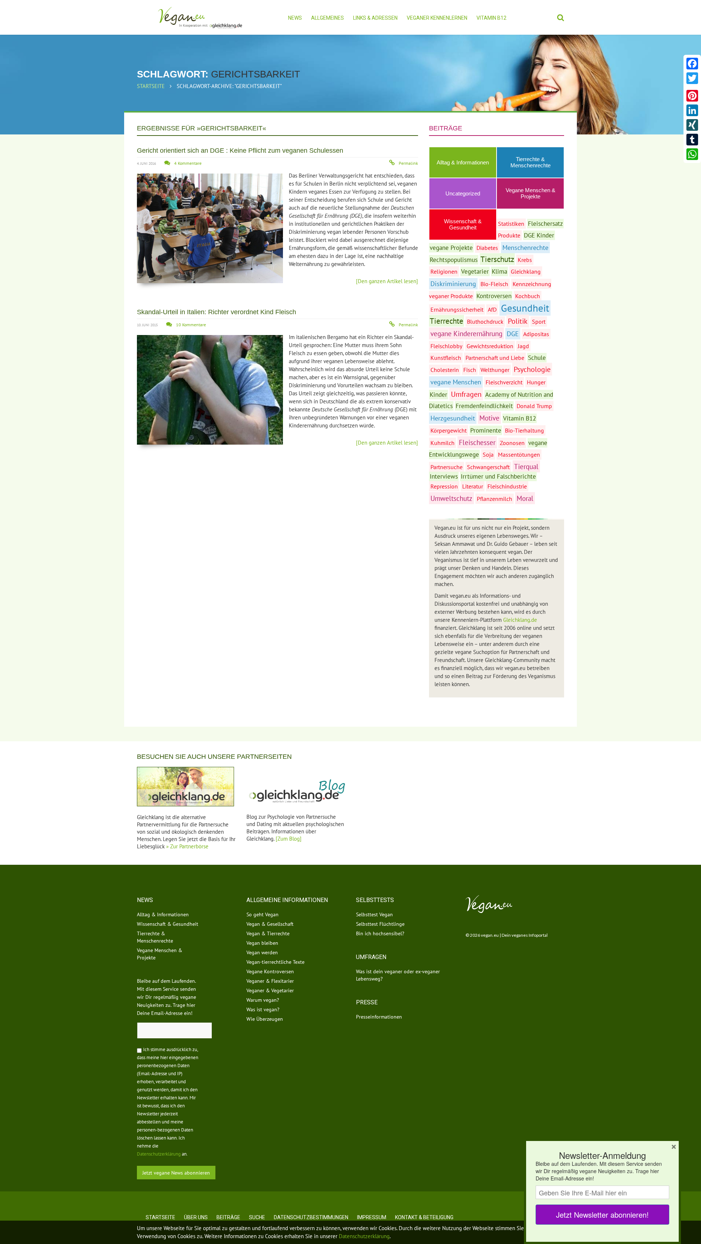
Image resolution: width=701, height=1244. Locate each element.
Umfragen (466, 394)
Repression (444, 486)
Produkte (509, 235)
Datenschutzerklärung (159, 1154)
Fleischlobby (446, 346)
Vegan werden (262, 952)
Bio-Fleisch (494, 284)
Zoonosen (512, 442)
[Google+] (692, 86)
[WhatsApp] (692, 154)
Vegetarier (475, 271)
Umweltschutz (451, 498)
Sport (538, 321)
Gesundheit (525, 308)
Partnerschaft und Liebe (495, 357)
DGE (513, 334)
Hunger (536, 382)
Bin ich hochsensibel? (380, 933)
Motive (489, 417)
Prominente (485, 430)
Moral (525, 498)
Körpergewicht (448, 430)
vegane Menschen (455, 382)
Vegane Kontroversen (270, 971)
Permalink (408, 163)
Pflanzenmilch (494, 498)
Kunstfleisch (445, 357)
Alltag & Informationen (463, 162)
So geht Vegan (262, 914)
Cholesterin (444, 369)
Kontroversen (494, 296)
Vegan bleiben (262, 943)
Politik (518, 321)
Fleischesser (477, 442)
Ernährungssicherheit (456, 309)
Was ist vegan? (262, 1009)
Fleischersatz (545, 224)
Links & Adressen (375, 18)
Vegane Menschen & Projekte (530, 193)
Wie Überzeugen (264, 1019)
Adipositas (536, 334)
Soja (488, 454)
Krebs (525, 259)
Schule (537, 358)
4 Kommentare (188, 163)
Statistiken (511, 223)
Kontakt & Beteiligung (424, 1217)
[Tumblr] (692, 139)
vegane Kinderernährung (466, 333)
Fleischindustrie (507, 486)
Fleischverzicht (504, 382)
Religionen (443, 271)
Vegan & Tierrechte (268, 933)
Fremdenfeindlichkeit (484, 406)
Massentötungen (519, 454)
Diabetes (487, 247)
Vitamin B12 (491, 18)
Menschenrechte (525, 247)
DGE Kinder (539, 235)
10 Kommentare (191, 324)
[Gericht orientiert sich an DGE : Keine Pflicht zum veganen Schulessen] (210, 228)
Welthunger (494, 369)
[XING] (692, 125)
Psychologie (532, 369)
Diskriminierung (453, 283)
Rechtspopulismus (454, 260)
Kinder (438, 395)
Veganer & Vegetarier (270, 990)
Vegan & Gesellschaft (270, 924)
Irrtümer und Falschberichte (498, 476)
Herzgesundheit (452, 418)
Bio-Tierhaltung (524, 430)
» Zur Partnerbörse (187, 846)
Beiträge (228, 1217)
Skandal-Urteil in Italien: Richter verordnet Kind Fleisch (216, 312)
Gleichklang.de (520, 619)
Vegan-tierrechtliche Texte (275, 962)
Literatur (472, 486)
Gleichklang (526, 271)
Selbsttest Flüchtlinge (380, 924)
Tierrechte (446, 321)
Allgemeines (327, 18)
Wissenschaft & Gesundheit (167, 924)
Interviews (444, 476)
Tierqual (526, 466)
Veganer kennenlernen (437, 18)
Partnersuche (446, 467)
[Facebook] (692, 63)
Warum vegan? (262, 1000)
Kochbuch (527, 296)
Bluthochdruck (485, 321)
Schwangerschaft (488, 467)
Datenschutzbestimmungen (311, 1217)
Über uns (196, 1217)
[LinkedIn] (692, 110)
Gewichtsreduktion (490, 346)
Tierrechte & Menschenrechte (530, 162)
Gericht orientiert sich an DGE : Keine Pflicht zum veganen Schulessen (240, 150)
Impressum (371, 1217)
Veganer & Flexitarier (270, 981)
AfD (492, 309)
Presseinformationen (379, 1016)
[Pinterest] (692, 95)
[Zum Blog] (289, 838)
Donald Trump (534, 406)
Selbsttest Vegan (374, 914)
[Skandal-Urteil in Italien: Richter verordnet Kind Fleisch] (210, 390)
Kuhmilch (442, 442)
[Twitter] (692, 78)
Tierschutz (497, 259)
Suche (257, 1217)
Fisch (469, 369)
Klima (499, 271)
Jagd (523, 346)
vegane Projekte (451, 248)
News (295, 18)
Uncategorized (462, 193)
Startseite (151, 86)
